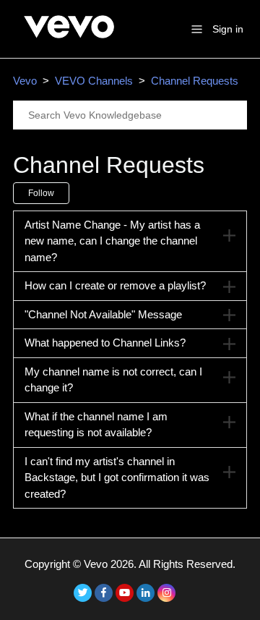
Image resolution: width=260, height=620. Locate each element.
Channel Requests (194, 81)
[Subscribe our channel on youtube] (125, 593)
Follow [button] (41, 193)
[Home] (69, 44)
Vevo (25, 81)
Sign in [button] (227, 29)
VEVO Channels (94, 81)
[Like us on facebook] (104, 593)
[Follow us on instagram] (166, 593)
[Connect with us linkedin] (145, 593)
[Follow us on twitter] (83, 593)
